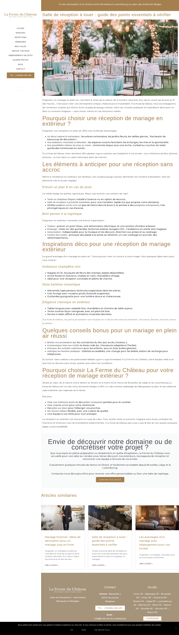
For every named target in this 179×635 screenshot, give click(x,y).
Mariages (20, 33)
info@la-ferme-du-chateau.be (110, 618)
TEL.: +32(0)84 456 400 (20, 75)
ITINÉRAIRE (152, 618)
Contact (20, 69)
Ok (72, 630)
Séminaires (20, 42)
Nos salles (20, 46)
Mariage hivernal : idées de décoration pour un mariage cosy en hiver (62, 540)
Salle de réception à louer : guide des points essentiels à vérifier (109, 540)
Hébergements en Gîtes (21, 55)
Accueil (20, 28)
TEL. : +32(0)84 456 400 (110, 608)
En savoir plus (102, 630)
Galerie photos (20, 60)
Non (84, 630)
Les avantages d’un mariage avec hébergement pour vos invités (154, 542)
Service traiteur (20, 51)
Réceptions (20, 37)
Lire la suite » (51, 565)
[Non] (176, 628)
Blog (20, 64)
